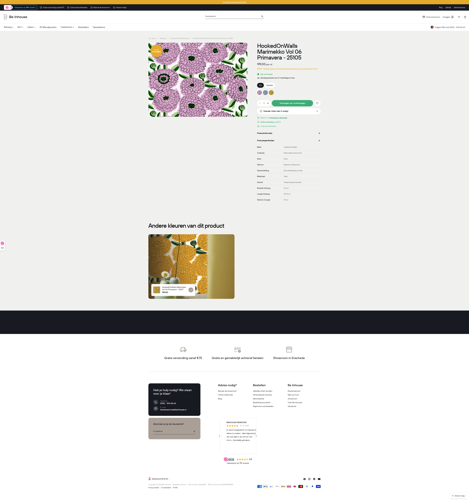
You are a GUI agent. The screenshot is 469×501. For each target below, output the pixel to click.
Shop (154, 38)
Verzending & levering (262, 395)
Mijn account (293, 395)
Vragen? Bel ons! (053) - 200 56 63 (450, 27)
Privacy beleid (153, 487)
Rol (260, 85)
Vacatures (292, 406)
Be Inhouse (166, 484)
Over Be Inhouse (295, 402)
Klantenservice (294, 391)
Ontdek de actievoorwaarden (234, 2)
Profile (175, 487)
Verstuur (194, 431)
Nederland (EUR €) (160, 479)
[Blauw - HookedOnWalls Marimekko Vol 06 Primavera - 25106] (265, 92)
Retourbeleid (258, 398)
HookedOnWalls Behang (179, 38)
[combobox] (234, 17)
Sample (269, 85)
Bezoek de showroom (227, 391)
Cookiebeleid (166, 487)
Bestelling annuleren (262, 402)
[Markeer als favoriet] (317, 103)
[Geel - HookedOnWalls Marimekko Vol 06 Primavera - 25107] (271, 92)
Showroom (292, 398)
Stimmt (183, 484)
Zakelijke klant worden (262, 391)
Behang (163, 38)
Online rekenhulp (225, 395)
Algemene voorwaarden (263, 406)
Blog (220, 398)
